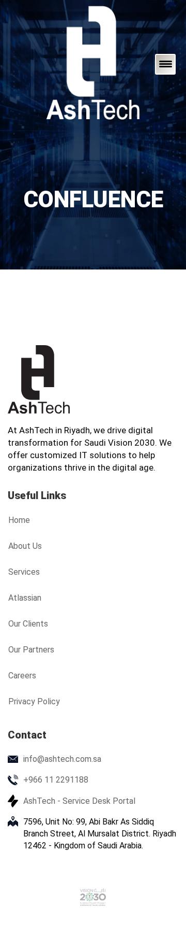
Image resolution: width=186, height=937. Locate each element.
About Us (25, 546)
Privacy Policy (34, 701)
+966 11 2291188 (55, 780)
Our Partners (31, 650)
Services (24, 572)
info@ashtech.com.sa (62, 759)
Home (19, 520)
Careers (22, 675)
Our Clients (28, 624)
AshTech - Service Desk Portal (79, 801)
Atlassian (24, 598)
